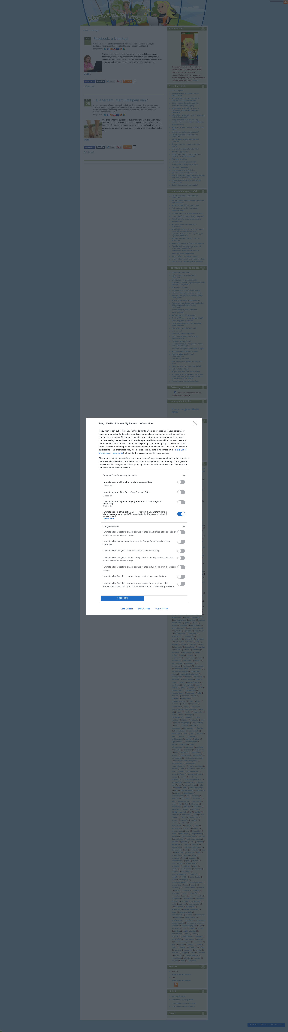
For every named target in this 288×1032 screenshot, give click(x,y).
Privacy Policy (161, 609)
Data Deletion (127, 609)
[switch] (181, 482)
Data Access (144, 609)
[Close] (196, 424)
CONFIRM (122, 598)
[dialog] (144, 516)
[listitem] (144, 475)
